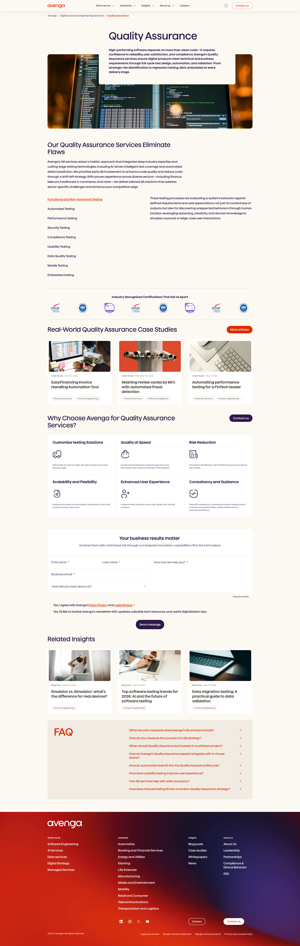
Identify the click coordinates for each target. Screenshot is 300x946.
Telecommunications (133, 902)
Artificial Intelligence (158, 398)
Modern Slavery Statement (177, 934)
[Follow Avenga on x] (139, 921)
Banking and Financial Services (140, 850)
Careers (184, 5)
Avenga (52, 15)
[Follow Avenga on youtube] (147, 921)
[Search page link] (226, 5)
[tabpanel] (201, 208)
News (192, 863)
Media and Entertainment (136, 882)
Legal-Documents (150, 934)
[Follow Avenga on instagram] (130, 921)
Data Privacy (98, 605)
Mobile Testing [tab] (58, 265)
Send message (150, 624)
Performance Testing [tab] (62, 218)
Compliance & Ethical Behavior (235, 865)
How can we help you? (170, 562)
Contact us (242, 5)
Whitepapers (197, 857)
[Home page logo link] (56, 5)
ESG (226, 873)
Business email (62, 574)
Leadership (231, 850)
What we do (103, 5)
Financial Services (62, 398)
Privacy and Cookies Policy (238, 934)
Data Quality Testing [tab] (62, 256)
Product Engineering (87, 398)
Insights (145, 5)
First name (59, 562)
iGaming (124, 863)
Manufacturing (129, 876)
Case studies (197, 850)
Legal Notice (123, 605)
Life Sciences (127, 870)
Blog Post (56, 685)
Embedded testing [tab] (61, 275)
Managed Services (61, 870)
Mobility (123, 889)
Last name (110, 562)
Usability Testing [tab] (59, 246)
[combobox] (99, 586)
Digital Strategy (58, 863)
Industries (126, 5)
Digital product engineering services (82, 15)
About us (165, 5)
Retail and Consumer (133, 895)
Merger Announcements (208, 934)
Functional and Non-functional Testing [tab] (75, 199)
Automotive (126, 844)
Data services (57, 857)
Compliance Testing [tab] (62, 237)
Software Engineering (63, 844)
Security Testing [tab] (59, 227)
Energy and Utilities (131, 857)
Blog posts (195, 844)
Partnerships (232, 857)
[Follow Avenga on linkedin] (121, 921)
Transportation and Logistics (138, 908)
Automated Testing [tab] (61, 209)
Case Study (57, 375)
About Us (229, 844)
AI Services (55, 850)
